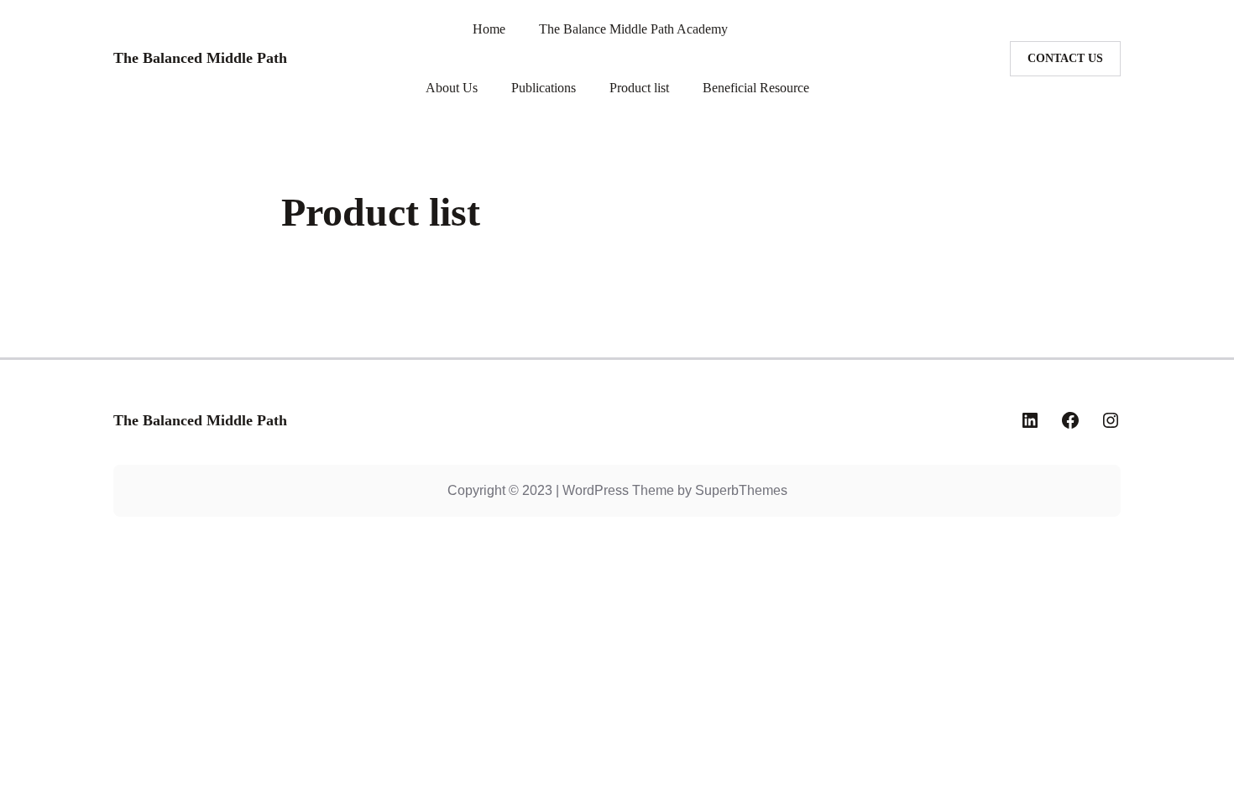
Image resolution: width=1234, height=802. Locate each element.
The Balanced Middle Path (200, 420)
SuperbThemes (741, 490)
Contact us (1065, 58)
